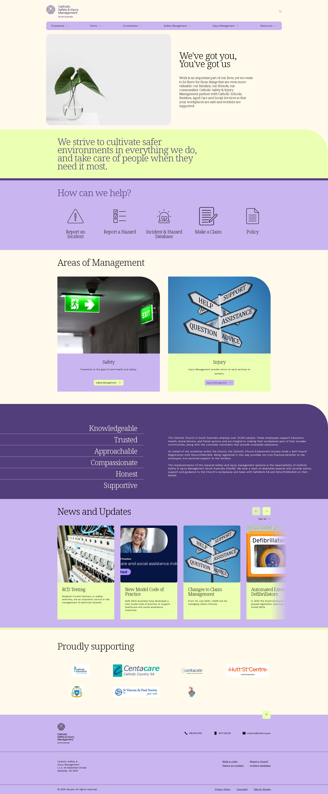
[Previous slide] (256, 511)
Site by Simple (262, 789)
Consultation (130, 25)
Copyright (242, 789)
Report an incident (233, 765)
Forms (93, 25)
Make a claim (230, 761)
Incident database (260, 765)
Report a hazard (259, 761)
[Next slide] (266, 511)
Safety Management (175, 25)
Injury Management (224, 25)
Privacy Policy (222, 789)
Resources (266, 25)
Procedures (57, 25)
